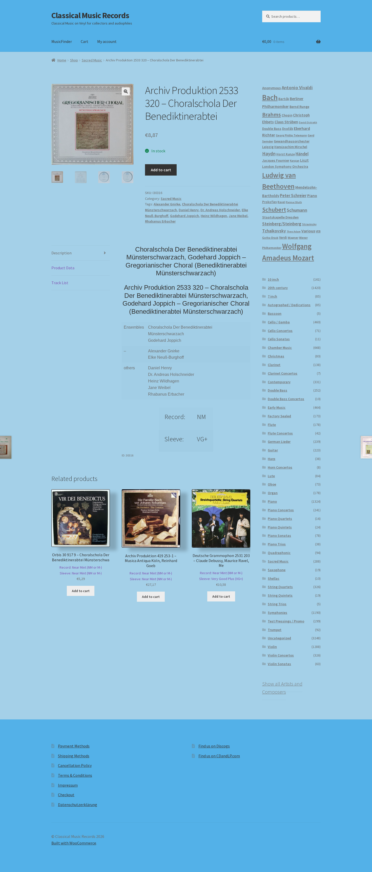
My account (107, 41)
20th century (278, 287)
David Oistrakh (308, 122)
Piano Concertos (281, 510)
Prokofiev (269, 202)
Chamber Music (280, 347)
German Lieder (279, 441)
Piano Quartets (280, 518)
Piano (312, 195)
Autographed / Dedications (289, 305)
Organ (273, 493)
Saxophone (276, 570)
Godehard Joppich (184, 215)
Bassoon (274, 313)
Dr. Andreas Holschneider (220, 210)
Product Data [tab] (62, 267)
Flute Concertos (280, 433)
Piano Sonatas (279, 535)
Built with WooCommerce (73, 842)
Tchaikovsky (274, 231)
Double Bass (271, 129)
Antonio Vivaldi (297, 87)
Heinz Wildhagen (214, 215)
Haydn (269, 154)
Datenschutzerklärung (77, 804)
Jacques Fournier (275, 160)
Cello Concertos (280, 330)
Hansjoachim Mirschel (290, 147)
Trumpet (274, 629)
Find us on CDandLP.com (219, 755)
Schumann (297, 210)
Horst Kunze (285, 154)
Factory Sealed (279, 416)
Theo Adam (294, 231)
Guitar (273, 450)
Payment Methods (74, 745)
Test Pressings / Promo (286, 621)
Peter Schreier (293, 195)
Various (308, 231)
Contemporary (279, 382)
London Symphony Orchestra (285, 166)
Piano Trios (277, 544)
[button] (126, 91)
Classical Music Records (90, 15)
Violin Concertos (281, 655)
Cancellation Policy (75, 765)
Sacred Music (92, 60)
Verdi (283, 237)
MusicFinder (61, 41)
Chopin (287, 115)
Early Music (276, 407)
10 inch (273, 279)
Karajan (294, 160)
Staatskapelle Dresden (280, 217)
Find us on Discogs (214, 745)
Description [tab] (61, 252)
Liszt (304, 160)
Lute (271, 476)
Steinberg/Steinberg (281, 224)
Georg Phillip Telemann (291, 135)
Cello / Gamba (279, 322)
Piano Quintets (280, 527)
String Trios (277, 604)
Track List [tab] (59, 282)
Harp (271, 458)
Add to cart (161, 169)
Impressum (68, 785)
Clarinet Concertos (282, 373)
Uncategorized (279, 638)
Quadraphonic (279, 552)
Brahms (271, 114)
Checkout (66, 794)
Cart (84, 41)
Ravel (281, 202)
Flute (272, 424)
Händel (302, 154)
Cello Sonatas (279, 339)
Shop (74, 60)
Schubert (274, 209)
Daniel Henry (189, 210)
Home (61, 60)
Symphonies (277, 612)
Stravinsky (309, 224)
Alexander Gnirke (167, 204)
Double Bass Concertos (286, 399)
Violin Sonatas (279, 664)
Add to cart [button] (81, 591)
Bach (270, 97)
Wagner (293, 237)
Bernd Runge (299, 107)
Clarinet (274, 364)
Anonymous (271, 88)
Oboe (272, 484)
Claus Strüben (286, 121)
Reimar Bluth (294, 202)
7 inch (272, 296)
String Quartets (280, 587)
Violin (272, 646)
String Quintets (280, 595)
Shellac (273, 578)
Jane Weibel (238, 215)
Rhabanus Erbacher (160, 221)
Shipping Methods (73, 755)
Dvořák (287, 129)
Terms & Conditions (75, 775)
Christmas (276, 356)
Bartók (283, 99)
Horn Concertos (280, 467)
